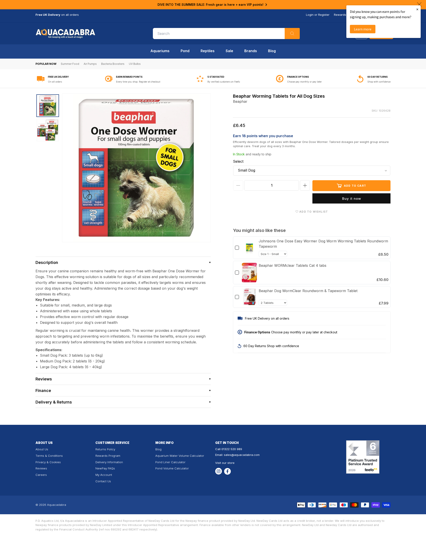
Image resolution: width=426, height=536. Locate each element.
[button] (123, 262)
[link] (249, 247)
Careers (41, 475)
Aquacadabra (56, 504)
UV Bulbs (135, 63)
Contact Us (103, 481)
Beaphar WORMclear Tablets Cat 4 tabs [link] (292, 265)
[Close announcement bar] (419, 4)
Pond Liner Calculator (170, 462)
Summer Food (70, 63)
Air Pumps (90, 63)
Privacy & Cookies (48, 462)
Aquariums (160, 51)
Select (238, 161)
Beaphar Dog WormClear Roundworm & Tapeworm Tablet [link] (308, 291)
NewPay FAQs (105, 468)
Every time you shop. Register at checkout (138, 81)
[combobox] (226, 33)
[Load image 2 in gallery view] (48, 130)
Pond (185, 51)
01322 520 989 (231, 449)
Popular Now (46, 63)
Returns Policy (105, 449)
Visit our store (225, 463)
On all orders (55, 81)
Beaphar (240, 101)
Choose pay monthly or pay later (304, 81)
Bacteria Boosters (112, 63)
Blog (272, 51)
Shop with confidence (378, 81)
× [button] (417, 9)
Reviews (41, 468)
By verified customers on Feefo (223, 81)
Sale (229, 51)
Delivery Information (109, 462)
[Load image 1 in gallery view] (48, 106)
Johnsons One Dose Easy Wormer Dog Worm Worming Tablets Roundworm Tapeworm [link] (323, 244)
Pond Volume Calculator (172, 468)
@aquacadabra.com (245, 455)
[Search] (292, 33)
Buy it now (351, 198)
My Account (103, 475)
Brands (250, 51)
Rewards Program (107, 455)
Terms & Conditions (49, 455)
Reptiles (208, 51)
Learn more (362, 29)
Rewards (340, 14)
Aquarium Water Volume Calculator (179, 455)
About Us (42, 449)
